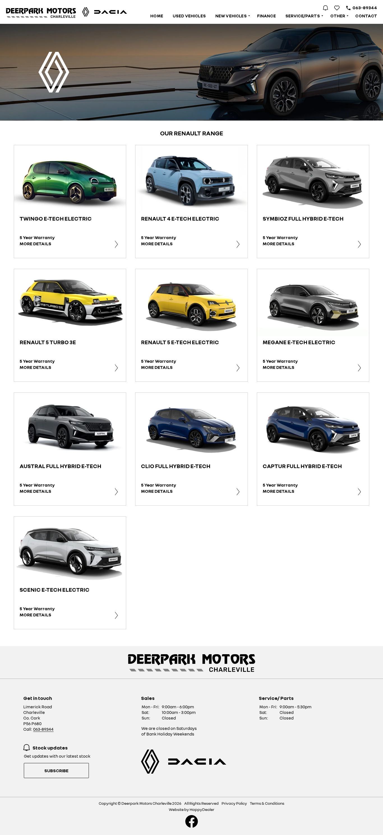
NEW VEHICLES (231, 15)
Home (156, 15)
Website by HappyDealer (191, 809)
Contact (366, 15)
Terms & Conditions (267, 803)
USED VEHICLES (189, 15)
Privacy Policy (234, 803)
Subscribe (56, 770)
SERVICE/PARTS (302, 15)
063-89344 (364, 7)
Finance (266, 15)
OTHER (337, 15)
